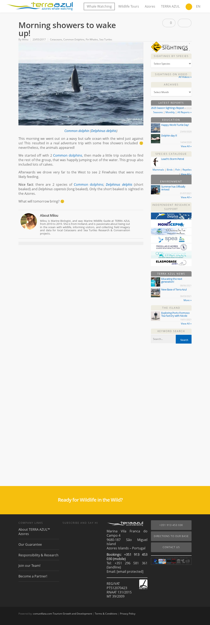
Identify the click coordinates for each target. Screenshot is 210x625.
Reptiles (187, 169)
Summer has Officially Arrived (173, 188)
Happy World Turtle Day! (175, 125)
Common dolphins (67, 155)
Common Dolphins (73, 39)
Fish (177, 169)
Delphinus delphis (103, 131)
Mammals (158, 169)
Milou (25, 39)
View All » (186, 146)
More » (188, 300)
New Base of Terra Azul (174, 289)
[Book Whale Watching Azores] (189, 7)
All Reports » (184, 112)
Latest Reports (171, 103)
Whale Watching (99, 6)
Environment (171, 181)
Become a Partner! (32, 576)
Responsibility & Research (38, 555)
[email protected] (130, 571)
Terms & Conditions (106, 613)
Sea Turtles (105, 39)
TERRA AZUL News (171, 274)
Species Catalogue (171, 154)
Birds (170, 169)
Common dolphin (76, 131)
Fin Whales (92, 39)
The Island (171, 308)
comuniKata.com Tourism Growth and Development (62, 613)
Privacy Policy (127, 613)
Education (171, 120)
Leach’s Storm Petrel (172, 159)
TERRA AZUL (170, 6)
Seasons (158, 112)
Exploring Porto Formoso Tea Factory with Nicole (175, 314)
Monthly (170, 112)
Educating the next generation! (171, 280)
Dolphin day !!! (169, 135)
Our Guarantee (30, 544)
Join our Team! (29, 565)
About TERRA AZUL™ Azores (34, 531)
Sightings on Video (171, 74)
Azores (150, 6)
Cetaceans (56, 39)
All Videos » (185, 77)
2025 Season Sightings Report (167, 108)
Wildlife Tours (128, 6)
